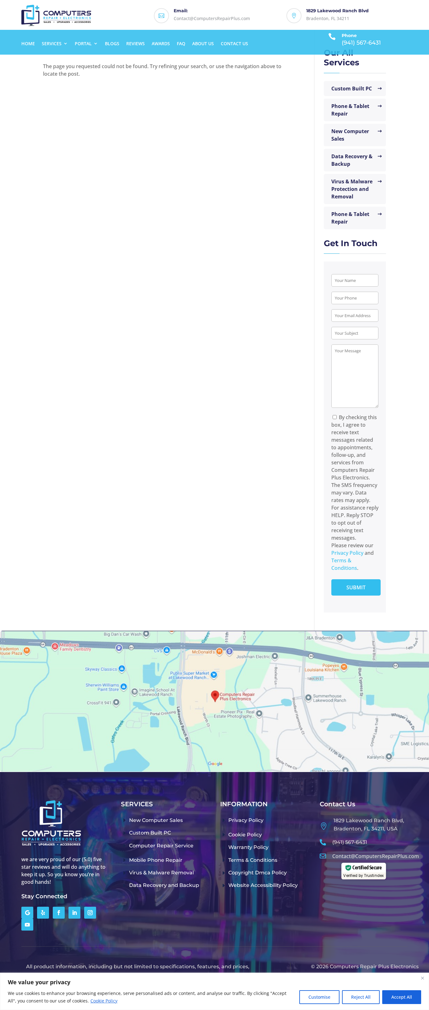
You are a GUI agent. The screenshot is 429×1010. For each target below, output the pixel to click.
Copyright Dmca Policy (257, 873)
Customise (319, 997)
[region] (214, 991)
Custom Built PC (351, 88)
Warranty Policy (248, 847)
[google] (27, 913)
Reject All (361, 997)
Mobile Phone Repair (155, 860)
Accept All (401, 997)
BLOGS (112, 43)
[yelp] (43, 913)
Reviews (135, 43)
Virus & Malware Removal (161, 873)
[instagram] (90, 913)
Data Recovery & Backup (351, 160)
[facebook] (59, 913)
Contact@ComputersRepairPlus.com (375, 856)
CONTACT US (234, 43)
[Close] (422, 978)
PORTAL (83, 43)
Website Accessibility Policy (263, 885)
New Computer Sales (350, 135)
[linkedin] (74, 913)
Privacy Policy (347, 552)
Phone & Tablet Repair (350, 110)
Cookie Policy (103, 1001)
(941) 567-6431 (349, 842)
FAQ (181, 43)
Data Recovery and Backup (164, 885)
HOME (28, 43)
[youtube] (27, 925)
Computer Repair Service (161, 846)
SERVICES (52, 43)
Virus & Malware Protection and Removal (351, 189)
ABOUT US (203, 43)
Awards (161, 43)
